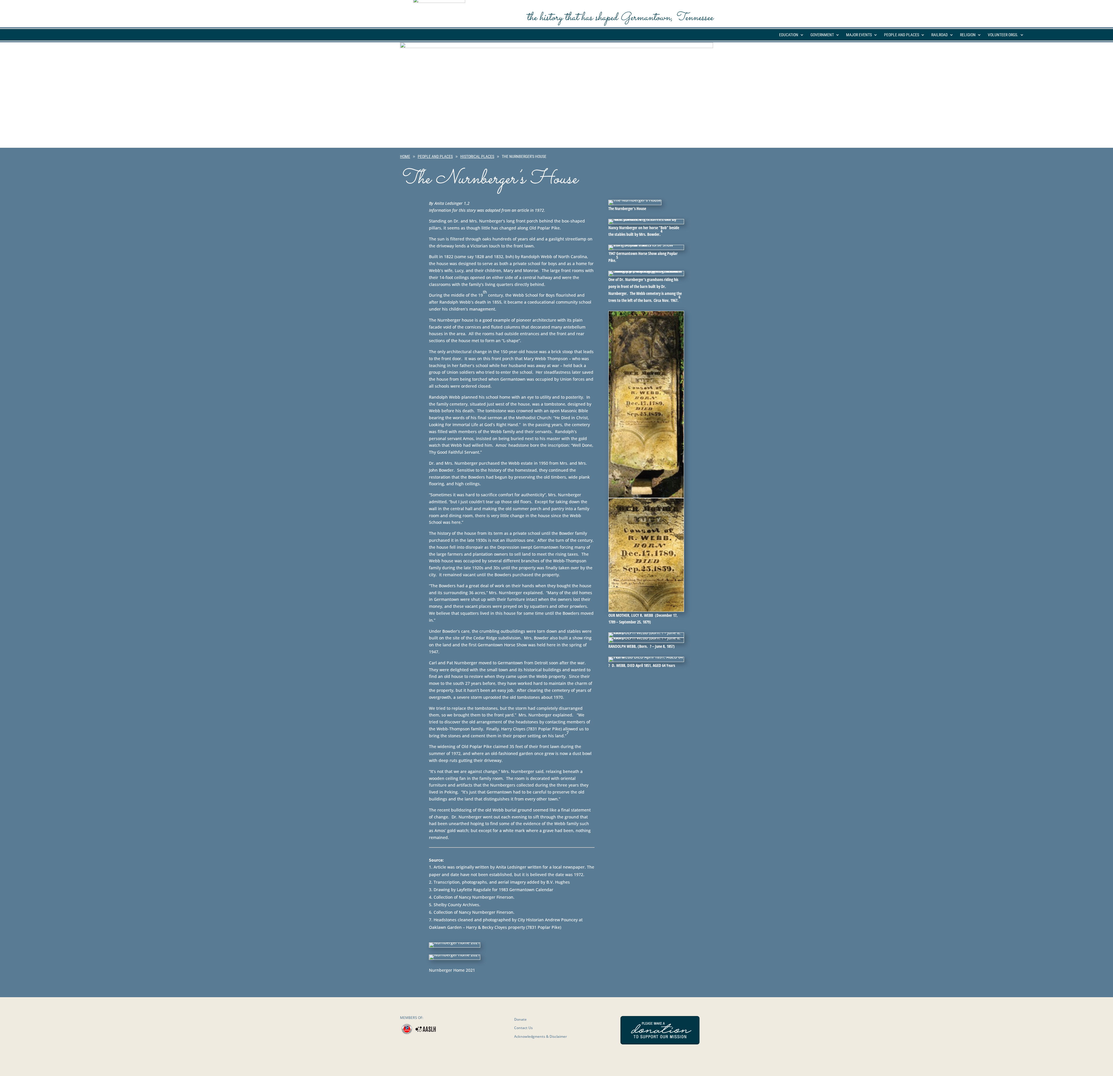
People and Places (901, 35)
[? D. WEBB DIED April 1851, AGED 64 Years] (646, 657)
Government (822, 35)
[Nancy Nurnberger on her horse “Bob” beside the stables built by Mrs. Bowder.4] (646, 219)
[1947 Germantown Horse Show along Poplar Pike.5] (646, 245)
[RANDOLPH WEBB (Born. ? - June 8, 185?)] (646, 632)
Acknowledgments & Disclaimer (540, 1036)
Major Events (859, 35)
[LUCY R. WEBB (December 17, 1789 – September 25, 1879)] (646, 496)
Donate (520, 1019)
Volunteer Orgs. (1003, 35)
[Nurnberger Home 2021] (454, 942)
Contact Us (523, 1027)
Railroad (939, 35)
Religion (968, 35)
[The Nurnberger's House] (634, 200)
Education (788, 35)
